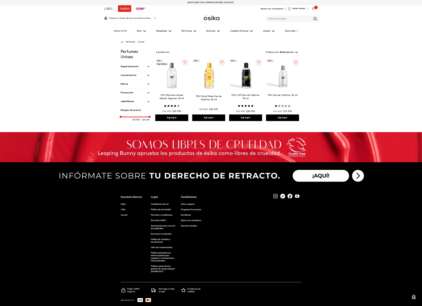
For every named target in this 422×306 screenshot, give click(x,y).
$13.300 (136, 120)
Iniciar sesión (298, 9)
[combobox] (293, 18)
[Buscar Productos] (315, 19)
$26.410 (145, 120)
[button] (135, 66)
